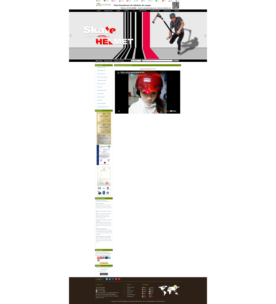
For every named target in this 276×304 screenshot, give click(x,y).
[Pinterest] (119, 279)
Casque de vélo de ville (101, 83)
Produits (128, 289)
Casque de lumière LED (101, 70)
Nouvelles (177, 10)
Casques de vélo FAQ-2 (100, 203)
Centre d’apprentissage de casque (102, 106)
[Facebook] (113, 279)
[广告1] (138, 54)
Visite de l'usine (142, 10)
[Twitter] (106, 258)
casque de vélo (108, 60)
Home (129, 284)
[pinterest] (101, 258)
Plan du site (129, 292)
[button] (205, 35)
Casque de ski (104, 62)
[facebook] (104, 258)
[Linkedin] (109, 258)
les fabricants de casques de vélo (101, 228)
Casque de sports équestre (101, 103)
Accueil (98, 10)
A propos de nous (108, 10)
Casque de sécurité (100, 93)
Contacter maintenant (104, 263)
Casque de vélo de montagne (102, 77)
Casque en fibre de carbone (101, 80)
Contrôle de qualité (155, 10)
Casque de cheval (119, 60)
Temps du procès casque (101, 67)
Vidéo (133, 10)
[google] (98, 260)
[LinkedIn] (110, 279)
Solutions (126, 10)
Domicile (96, 62)
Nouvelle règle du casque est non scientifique (103, 236)
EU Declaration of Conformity (101, 200)
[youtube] (98, 258)
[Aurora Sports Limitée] (103, 6)
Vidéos (100, 62)
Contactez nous (167, 10)
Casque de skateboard (101, 96)
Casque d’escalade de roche (101, 90)
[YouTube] (116, 279)
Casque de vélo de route (101, 73)
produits (118, 10)
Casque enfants (99, 87)
